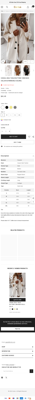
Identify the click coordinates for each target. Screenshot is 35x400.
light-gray (17, 309)
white (10, 309)
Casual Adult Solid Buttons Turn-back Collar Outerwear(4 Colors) (17, 303)
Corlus (7, 88)
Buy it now (17, 142)
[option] (17, 38)
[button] (29, 61)
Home (2, 11)
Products (7, 11)
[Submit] (31, 371)
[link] (9, 258)
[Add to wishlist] (29, 136)
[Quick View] (11, 277)
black (12, 309)
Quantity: (3, 127)
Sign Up (17, 329)
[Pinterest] (2, 377)
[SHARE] (32, 137)
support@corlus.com (10, 342)
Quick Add (17, 299)
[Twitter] (6, 377)
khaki (15, 309)
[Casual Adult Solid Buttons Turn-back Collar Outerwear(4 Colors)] (17, 285)
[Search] (7, 7)
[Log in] (28, 7)
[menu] (2, 7)
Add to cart (13, 137)
